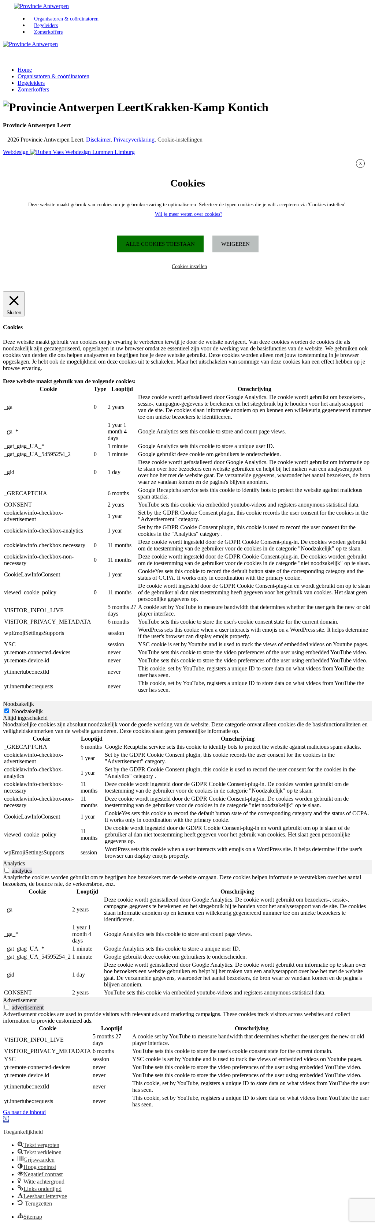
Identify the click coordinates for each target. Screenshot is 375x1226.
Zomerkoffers (48, 32)
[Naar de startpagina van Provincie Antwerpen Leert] (41, 6)
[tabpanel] (187, 790)
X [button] (360, 163)
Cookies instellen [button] (189, 266)
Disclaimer (98, 139)
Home (25, 70)
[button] (6, 1119)
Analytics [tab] (14, 863)
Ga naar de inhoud (24, 1112)
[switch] (6, 870)
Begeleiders (46, 25)
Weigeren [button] (235, 244)
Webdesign (16, 152)
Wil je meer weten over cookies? (188, 214)
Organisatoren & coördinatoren (66, 19)
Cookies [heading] (187, 183)
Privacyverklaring (134, 139)
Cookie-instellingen (180, 139)
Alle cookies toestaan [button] (160, 244)
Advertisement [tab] (20, 1000)
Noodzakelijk (27, 711)
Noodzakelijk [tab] (18, 704)
